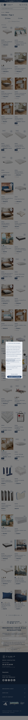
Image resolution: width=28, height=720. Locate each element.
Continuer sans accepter (14, 343)
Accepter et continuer (14, 376)
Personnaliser (14, 374)
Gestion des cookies (10, 360)
